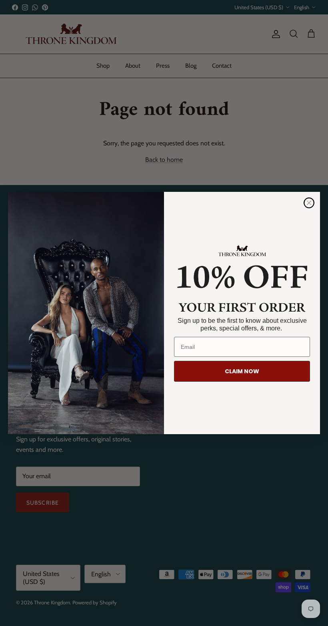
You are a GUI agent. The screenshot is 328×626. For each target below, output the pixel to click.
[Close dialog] (309, 203)
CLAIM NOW (242, 371)
